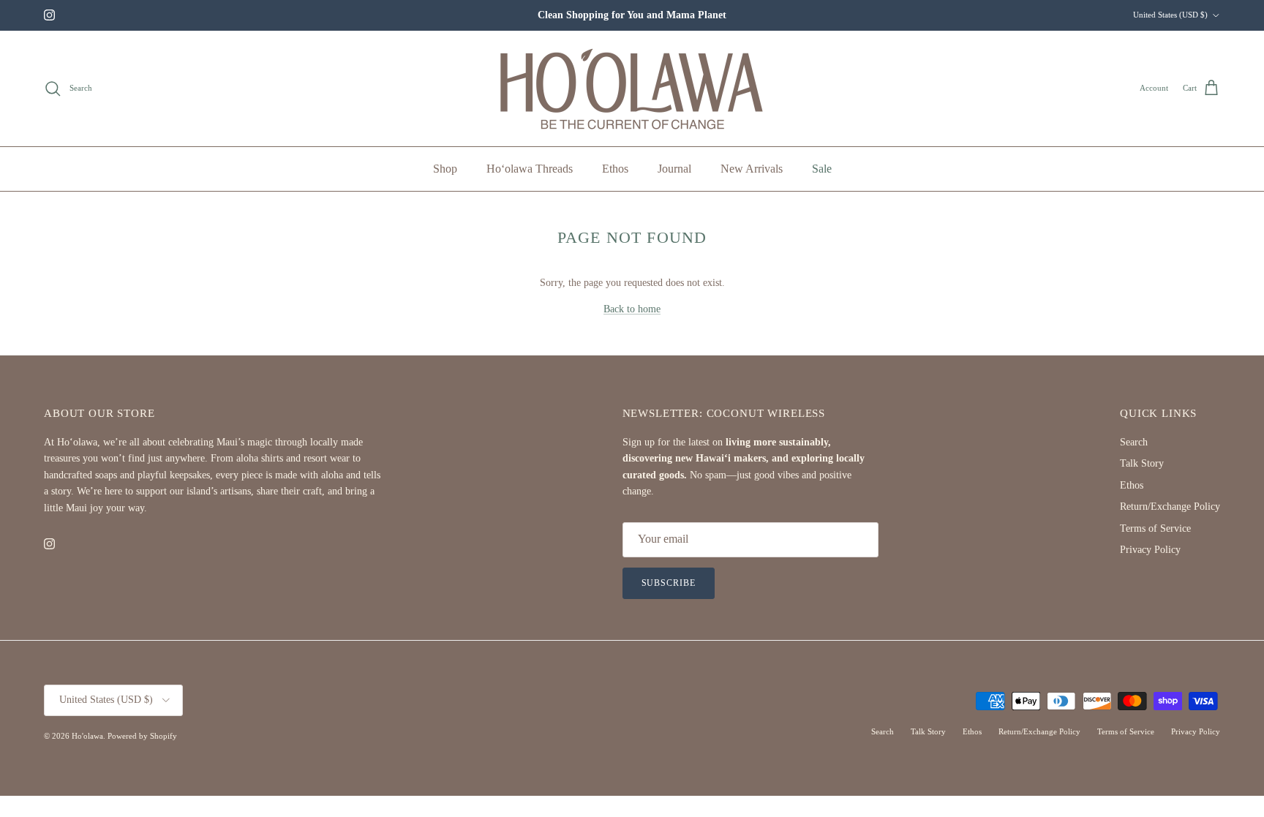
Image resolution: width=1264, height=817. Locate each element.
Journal (674, 168)
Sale (822, 168)
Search (1134, 442)
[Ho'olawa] (632, 88)
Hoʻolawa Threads (529, 168)
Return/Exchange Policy (1170, 506)
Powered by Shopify (142, 735)
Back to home (632, 309)
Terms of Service (1155, 528)
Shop (445, 168)
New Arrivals (752, 168)
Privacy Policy (1150, 549)
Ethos (615, 168)
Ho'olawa (87, 735)
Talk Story (1142, 463)
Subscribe (669, 583)
